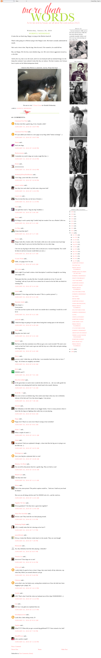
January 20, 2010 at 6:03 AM (26, 264)
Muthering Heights (20, 524)
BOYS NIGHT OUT (77, 341)
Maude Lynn (18, 474)
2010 (72, 233)
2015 (72, 221)
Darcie (17, 217)
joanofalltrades (19, 535)
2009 (72, 349)
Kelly (16, 369)
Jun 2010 (75, 249)
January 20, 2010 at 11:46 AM (27, 508)
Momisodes (18, 546)
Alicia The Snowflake (21, 513)
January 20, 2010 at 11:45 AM (27, 498)
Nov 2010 (75, 237)
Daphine (17, 625)
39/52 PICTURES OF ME (78, 291)
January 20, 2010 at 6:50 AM (26, 364)
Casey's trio (18, 196)
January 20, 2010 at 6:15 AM (26, 297)
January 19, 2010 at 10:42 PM (27, 169)
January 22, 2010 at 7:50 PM (26, 631)
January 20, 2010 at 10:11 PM (27, 588)
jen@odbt (18, 319)
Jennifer (17, 593)
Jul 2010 (75, 246)
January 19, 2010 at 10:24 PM (27, 159)
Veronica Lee (19, 556)
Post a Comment (16, 646)
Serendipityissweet (20, 614)
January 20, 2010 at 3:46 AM (26, 212)
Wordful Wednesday (24, 108)
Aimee (17, 440)
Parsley (17, 239)
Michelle (17, 406)
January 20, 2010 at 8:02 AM (26, 414)
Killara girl (18, 567)
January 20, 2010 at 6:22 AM (26, 314)
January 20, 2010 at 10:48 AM (27, 459)
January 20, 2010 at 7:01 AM (26, 375)
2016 (72, 218)
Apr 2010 (75, 253)
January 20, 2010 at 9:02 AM (26, 424)
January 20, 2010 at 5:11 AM (26, 223)
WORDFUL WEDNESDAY (79, 275)
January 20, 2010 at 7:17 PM (26, 530)
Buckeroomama (19, 153)
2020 (72, 211)
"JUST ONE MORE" (77, 280)
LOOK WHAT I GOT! (77, 321)
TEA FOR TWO (76, 265)
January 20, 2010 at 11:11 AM (27, 480)
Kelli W (17, 341)
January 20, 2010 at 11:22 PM (27, 599)
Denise (17, 142)
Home (40, 649)
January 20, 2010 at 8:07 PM (26, 551)
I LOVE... (74, 314)
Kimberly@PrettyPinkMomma (24, 174)
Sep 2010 (75, 242)
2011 (72, 230)
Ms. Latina (18, 269)
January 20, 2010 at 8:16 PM (26, 562)
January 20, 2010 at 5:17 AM (26, 234)
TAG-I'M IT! (75, 296)
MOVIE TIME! (76, 298)
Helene (17, 485)
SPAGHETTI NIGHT (77, 285)
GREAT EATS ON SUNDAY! (79, 332)
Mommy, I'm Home (20, 464)
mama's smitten (19, 185)
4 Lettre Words (19, 258)
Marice (17, 356)
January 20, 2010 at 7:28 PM (26, 541)
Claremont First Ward (21, 121)
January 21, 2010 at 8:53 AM (26, 620)
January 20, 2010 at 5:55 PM (26, 519)
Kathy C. (17, 429)
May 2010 (75, 251)
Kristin (17, 164)
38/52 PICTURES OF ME (78, 310)
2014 (72, 223)
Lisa (16, 604)
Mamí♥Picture (19, 636)
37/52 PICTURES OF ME (78, 328)
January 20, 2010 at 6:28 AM (26, 325)
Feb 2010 (75, 258)
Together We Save (20, 503)
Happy (17, 419)
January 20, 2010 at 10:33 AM (27, 448)
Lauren (17, 291)
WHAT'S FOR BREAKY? (78, 278)
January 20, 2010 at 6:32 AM (26, 336)
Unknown (18, 580)
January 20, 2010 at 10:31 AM (27, 435)
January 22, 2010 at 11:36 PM (27, 642)
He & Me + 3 (19, 393)
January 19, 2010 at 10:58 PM (27, 180)
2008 (72, 351)
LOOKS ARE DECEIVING (79, 303)
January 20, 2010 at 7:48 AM (26, 401)
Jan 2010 (75, 261)
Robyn (17, 330)
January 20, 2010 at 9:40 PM (26, 575)
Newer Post (14, 649)
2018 (72, 214)
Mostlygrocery (19, 453)
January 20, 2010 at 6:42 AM (26, 351)
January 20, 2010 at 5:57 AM (26, 253)
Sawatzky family (20, 302)
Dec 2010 (75, 235)
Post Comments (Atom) (26, 653)
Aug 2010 (75, 244)
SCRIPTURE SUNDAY (78, 263)
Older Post (64, 649)
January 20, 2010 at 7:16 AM (26, 388)
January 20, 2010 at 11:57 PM (27, 609)
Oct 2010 (75, 239)
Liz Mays (17, 228)
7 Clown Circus (36, 105)
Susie (16, 206)
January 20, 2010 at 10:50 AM (27, 469)
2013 (72, 226)
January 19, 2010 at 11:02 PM (27, 191)
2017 (72, 216)
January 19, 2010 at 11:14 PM (27, 202)
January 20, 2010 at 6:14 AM (26, 286)
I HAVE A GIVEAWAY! (78, 317)
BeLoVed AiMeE (20, 380)
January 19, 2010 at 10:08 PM (27, 148)
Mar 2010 (75, 256)
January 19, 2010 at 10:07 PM (27, 127)
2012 (72, 228)
